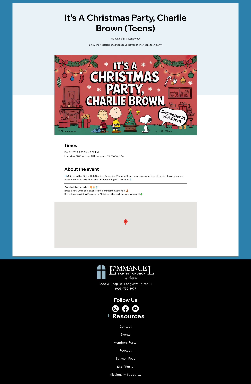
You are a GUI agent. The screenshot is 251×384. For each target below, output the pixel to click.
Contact (126, 326)
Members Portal (125, 342)
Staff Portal (125, 367)
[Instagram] (115, 308)
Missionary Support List (125, 375)
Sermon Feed (126, 358)
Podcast (125, 350)
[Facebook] (125, 308)
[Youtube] (135, 308)
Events (125, 334)
